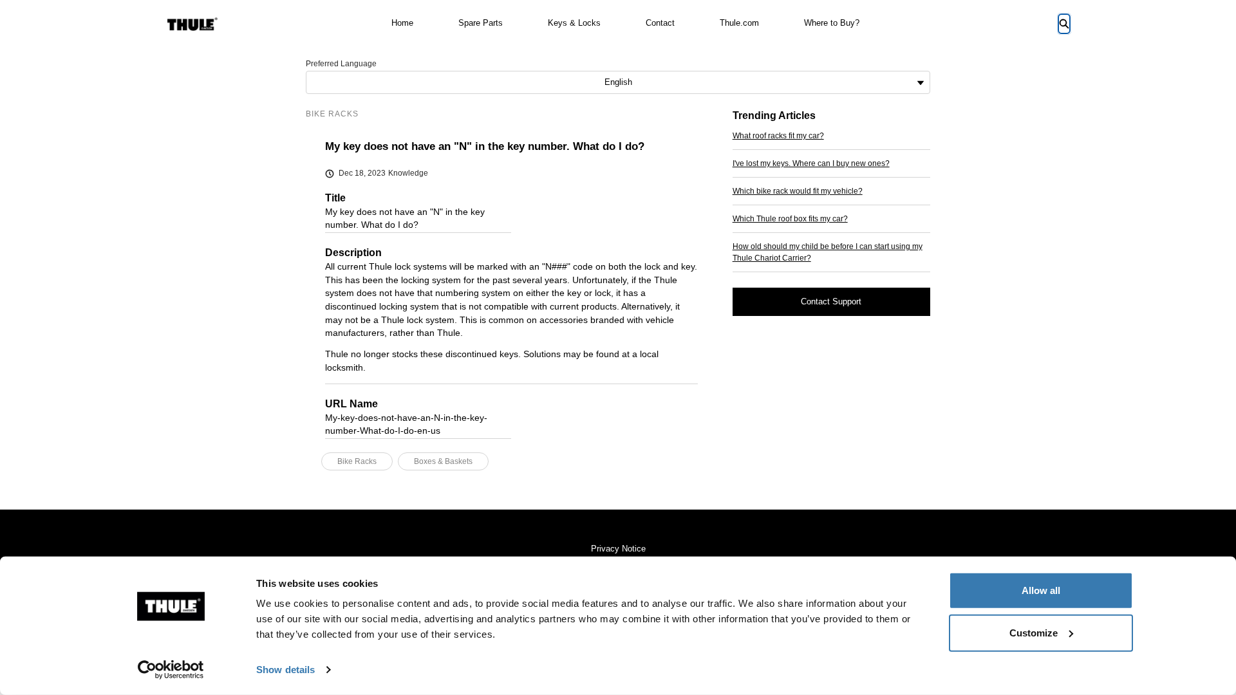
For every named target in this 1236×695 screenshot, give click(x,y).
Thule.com (739, 23)
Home (402, 23)
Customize (1033, 632)
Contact (660, 23)
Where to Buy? (831, 23)
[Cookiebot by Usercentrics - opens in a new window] (171, 670)
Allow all (1041, 590)
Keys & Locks (574, 23)
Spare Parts (480, 23)
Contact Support (831, 301)
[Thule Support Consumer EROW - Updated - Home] (192, 24)
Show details (285, 669)
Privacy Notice (618, 548)
